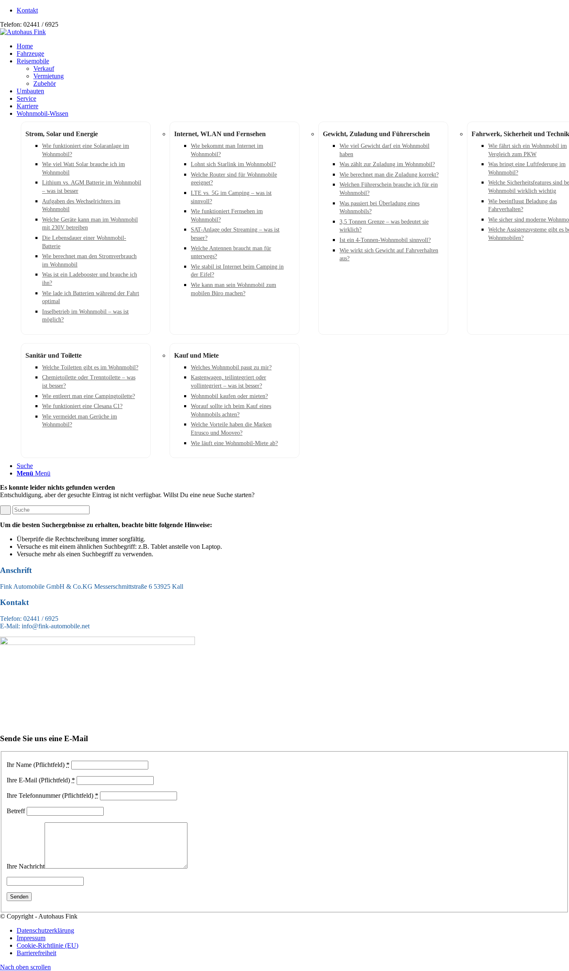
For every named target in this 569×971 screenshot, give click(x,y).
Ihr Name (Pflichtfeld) (38, 764)
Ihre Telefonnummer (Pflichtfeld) (52, 795)
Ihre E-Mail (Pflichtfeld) (41, 780)
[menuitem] (293, 10)
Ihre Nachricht (26, 866)
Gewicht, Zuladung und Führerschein (376, 133)
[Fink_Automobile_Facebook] (97, 642)
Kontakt (27, 10)
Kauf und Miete (196, 355)
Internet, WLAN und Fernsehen (220, 133)
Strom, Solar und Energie (61, 133)
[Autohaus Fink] (23, 31)
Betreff (16, 810)
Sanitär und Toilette (53, 355)
